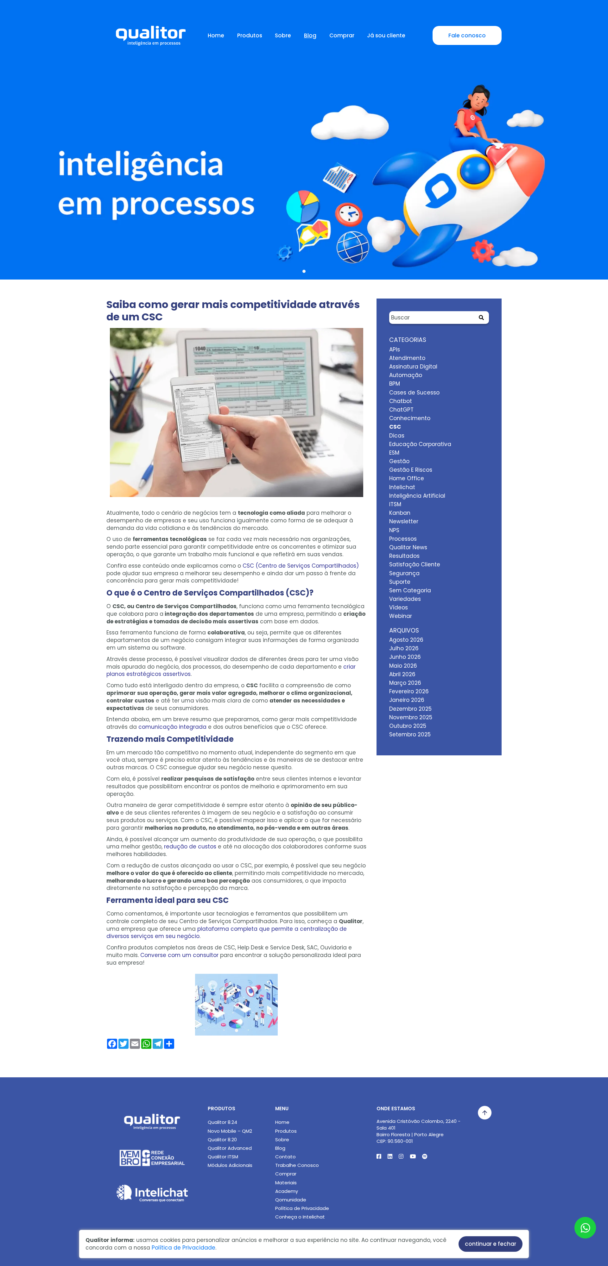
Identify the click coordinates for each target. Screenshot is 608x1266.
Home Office (406, 478)
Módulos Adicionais (230, 1165)
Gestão (399, 461)
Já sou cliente (386, 35)
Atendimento (407, 358)
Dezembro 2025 (410, 709)
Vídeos (398, 607)
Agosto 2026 (406, 640)
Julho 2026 (404, 648)
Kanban (399, 513)
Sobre (283, 35)
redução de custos (190, 846)
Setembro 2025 (410, 734)
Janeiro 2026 (406, 700)
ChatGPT (401, 409)
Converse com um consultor (179, 955)
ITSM (395, 504)
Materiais (286, 1182)
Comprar (341, 35)
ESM (394, 453)
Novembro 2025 (410, 717)
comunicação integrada (172, 727)
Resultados (404, 556)
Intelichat (402, 487)
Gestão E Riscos (410, 470)
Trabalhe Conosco (297, 1165)
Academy (286, 1191)
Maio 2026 (403, 666)
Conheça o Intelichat (300, 1216)
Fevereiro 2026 (409, 691)
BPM (394, 383)
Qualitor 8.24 (222, 1122)
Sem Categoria (410, 590)
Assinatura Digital (413, 366)
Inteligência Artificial (417, 496)
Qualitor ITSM (223, 1156)
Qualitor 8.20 (222, 1139)
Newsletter (403, 521)
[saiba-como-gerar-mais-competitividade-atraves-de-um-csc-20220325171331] (236, 1005)
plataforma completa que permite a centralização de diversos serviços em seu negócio (226, 932)
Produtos (249, 35)
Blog (310, 35)
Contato (285, 1156)
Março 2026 (405, 683)
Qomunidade (290, 1199)
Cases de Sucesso (414, 392)
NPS (394, 530)
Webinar (400, 616)
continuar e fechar (490, 1244)
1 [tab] (304, 271)
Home (216, 35)
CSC (395, 427)
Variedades (405, 599)
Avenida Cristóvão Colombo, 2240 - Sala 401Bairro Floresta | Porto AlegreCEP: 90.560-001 (418, 1131)
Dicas (396, 435)
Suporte (399, 582)
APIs (394, 349)
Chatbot (400, 401)
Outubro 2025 (407, 726)
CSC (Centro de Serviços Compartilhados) (301, 566)
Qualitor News (408, 547)
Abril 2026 (402, 674)
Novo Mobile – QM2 (230, 1131)
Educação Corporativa (420, 444)
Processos (403, 539)
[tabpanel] (304, 158)
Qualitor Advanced (230, 1148)
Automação (405, 375)
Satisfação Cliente (414, 564)
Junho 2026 (405, 657)
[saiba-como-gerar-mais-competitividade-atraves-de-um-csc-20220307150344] (236, 416)
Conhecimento (409, 418)
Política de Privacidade (302, 1208)
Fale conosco (467, 35)
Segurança (404, 573)
